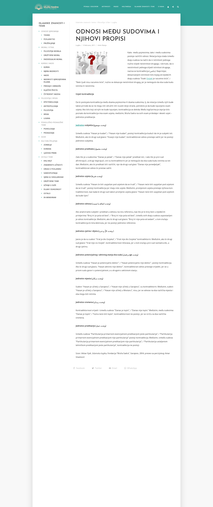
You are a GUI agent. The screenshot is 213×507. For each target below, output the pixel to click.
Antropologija (51, 106)
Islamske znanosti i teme (144, 6)
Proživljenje (49, 43)
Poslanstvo (49, 39)
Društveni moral (52, 55)
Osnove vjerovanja (50, 31)
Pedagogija (49, 133)
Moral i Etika (47, 47)
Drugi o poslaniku (52, 169)
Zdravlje (48, 145)
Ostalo (47, 193)
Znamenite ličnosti (53, 165)
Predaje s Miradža (52, 86)
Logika (47, 118)
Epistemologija (51, 102)
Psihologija (49, 129)
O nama (161, 6)
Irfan (46, 114)
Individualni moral (53, 59)
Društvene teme (51, 181)
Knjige (116, 6)
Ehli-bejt (48, 161)
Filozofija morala (52, 51)
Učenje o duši (50, 185)
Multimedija (126, 6)
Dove (43, 137)
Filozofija (48, 110)
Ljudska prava (50, 153)
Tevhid (47, 35)
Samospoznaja (50, 173)
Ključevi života (51, 90)
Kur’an (47, 67)
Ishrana (47, 149)
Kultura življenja (49, 141)
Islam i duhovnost (52, 189)
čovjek (149, 78)
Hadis (46, 75)
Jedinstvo (80, 125)
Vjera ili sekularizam (53, 177)
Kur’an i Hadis (47, 63)
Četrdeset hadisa (52, 94)
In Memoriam (50, 197)
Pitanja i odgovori (91, 6)
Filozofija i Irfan (49, 98)
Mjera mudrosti (51, 71)
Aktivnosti (106, 6)
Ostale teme (47, 157)
